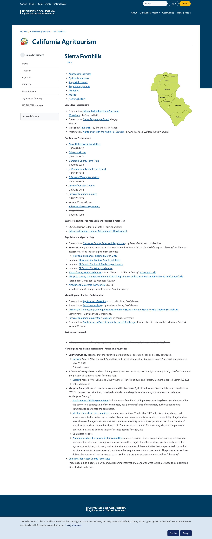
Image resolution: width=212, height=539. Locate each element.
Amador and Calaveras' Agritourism (87, 284)
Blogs (40, 3)
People (32, 3)
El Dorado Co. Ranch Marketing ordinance (101, 264)
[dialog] (106, 527)
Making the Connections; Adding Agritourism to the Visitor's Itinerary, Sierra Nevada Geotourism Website (123, 309)
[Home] (37, 12)
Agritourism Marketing (94, 301)
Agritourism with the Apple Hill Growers (103, 131)
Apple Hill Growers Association (84, 144)
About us (26, 70)
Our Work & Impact (149, 12)
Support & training (78, 82)
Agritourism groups (79, 78)
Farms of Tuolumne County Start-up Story (90, 317)
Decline (173, 533)
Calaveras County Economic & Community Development (98, 231)
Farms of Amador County (81, 185)
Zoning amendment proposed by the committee (97, 437)
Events (48, 3)
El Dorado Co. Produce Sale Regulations (99, 259)
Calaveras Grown (77, 152)
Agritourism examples (80, 73)
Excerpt (76, 358)
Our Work (27, 77)
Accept (186, 533)
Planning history (77, 98)
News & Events (29, 91)
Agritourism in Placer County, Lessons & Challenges (110, 322)
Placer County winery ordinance (85, 272)
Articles (72, 94)
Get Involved (168, 12)
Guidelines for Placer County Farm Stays (89, 458)
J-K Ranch (86, 127)
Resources (27, 84)
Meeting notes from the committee (91, 412)
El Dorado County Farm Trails (84, 160)
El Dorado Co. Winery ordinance (96, 268)
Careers (23, 3)
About (134, 12)
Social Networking (92, 305)
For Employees (59, 3)
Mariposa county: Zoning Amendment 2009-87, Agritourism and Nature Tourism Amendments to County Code (126, 276)
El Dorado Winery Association (84, 177)
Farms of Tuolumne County (83, 193)
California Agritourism (40, 31)
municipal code (148, 272)
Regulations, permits (79, 86)
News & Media (184, 12)
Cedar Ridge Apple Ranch (96, 119)
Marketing (74, 90)
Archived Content (30, 116)
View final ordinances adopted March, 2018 (95, 255)
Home (25, 63)
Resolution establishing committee (90, 400)
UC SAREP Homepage (32, 105)
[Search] (166, 3)
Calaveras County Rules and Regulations (104, 243)
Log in (173, 3)
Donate (185, 3)
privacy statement (73, 525)
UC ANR (23, 31)
